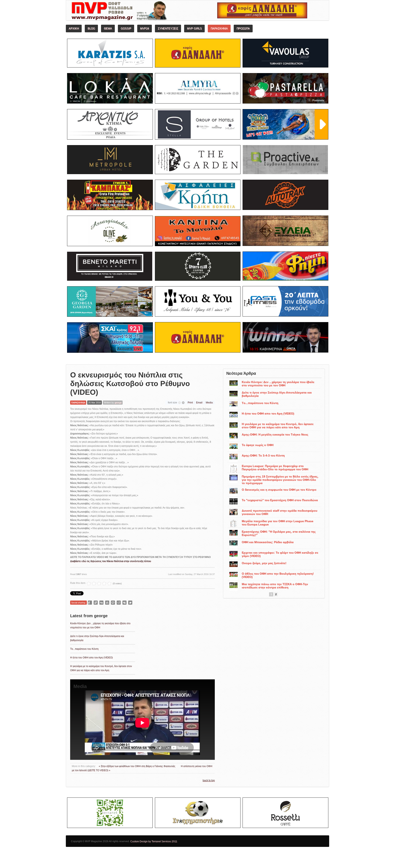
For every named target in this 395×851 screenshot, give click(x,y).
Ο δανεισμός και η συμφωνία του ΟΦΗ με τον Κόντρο (279, 489)
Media (209, 402)
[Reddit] (119, 603)
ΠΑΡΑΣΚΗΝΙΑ (78, 402)
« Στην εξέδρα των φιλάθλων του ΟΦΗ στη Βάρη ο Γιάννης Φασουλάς (137, 766)
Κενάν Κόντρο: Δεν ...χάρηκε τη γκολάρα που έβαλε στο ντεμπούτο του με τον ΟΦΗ (278, 383)
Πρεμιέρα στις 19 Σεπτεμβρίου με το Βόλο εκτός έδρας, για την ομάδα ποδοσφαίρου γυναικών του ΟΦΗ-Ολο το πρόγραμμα (280, 480)
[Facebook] (90, 603)
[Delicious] (96, 603)
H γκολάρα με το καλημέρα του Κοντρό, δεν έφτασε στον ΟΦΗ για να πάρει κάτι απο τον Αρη (278, 425)
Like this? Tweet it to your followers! (130, 603)
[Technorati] (113, 603)
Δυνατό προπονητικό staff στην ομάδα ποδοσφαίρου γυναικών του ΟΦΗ (279, 512)
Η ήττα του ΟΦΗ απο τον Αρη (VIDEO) (91, 657)
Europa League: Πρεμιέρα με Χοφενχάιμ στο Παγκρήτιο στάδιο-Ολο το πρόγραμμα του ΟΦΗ (275, 467)
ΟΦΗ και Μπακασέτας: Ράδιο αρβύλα (268, 542)
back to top (209, 780)
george (118, 402)
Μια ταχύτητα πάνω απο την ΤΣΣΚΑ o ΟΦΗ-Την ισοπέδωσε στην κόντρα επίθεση (275, 585)
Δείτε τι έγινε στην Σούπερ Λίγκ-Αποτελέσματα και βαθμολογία (277, 394)
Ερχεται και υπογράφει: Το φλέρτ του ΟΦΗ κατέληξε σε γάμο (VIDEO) (280, 554)
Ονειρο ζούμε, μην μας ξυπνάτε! (264, 563)
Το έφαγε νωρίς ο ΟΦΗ (257, 445)
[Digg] (101, 603)
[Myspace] (124, 603)
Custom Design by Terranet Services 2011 (153, 841)
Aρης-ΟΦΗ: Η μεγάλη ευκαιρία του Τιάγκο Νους (275, 434)
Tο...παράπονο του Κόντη (84, 648)
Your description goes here (135, 11)
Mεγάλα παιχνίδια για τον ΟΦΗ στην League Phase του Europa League (277, 522)
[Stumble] (107, 603)
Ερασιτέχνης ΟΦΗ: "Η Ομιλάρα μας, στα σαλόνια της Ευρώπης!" (279, 533)
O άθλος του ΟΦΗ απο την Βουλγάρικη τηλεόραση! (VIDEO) (278, 575)
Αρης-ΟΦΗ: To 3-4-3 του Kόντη (263, 455)
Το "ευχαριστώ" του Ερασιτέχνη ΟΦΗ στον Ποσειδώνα (280, 500)
